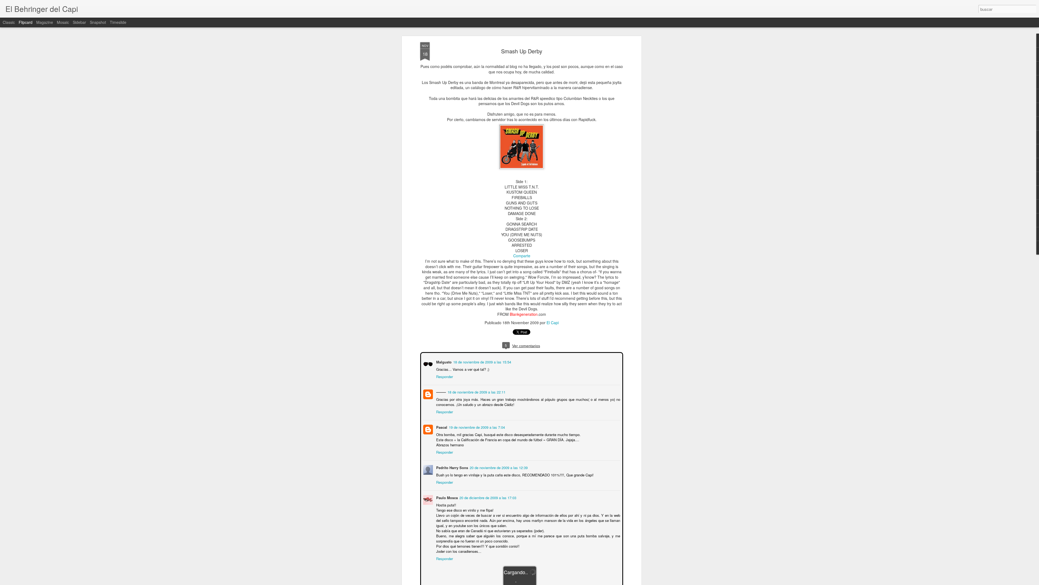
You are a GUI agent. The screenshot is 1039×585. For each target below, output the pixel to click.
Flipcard (25, 22)
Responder (444, 376)
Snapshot (98, 22)
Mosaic (63, 22)
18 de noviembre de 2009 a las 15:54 (482, 361)
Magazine (44, 22)
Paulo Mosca (446, 497)
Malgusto (443, 361)
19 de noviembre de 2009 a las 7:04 (476, 426)
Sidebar (79, 22)
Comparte (521, 255)
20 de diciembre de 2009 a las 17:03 (487, 497)
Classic (9, 22)
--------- (440, 391)
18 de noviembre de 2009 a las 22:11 (476, 391)
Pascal (441, 426)
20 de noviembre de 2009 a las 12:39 (498, 467)
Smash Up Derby (521, 51)
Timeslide (118, 22)
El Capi (553, 322)
